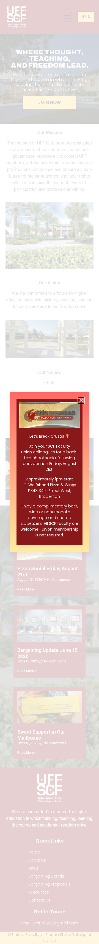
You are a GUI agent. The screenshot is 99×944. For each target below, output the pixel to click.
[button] (81, 400)
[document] (49, 472)
